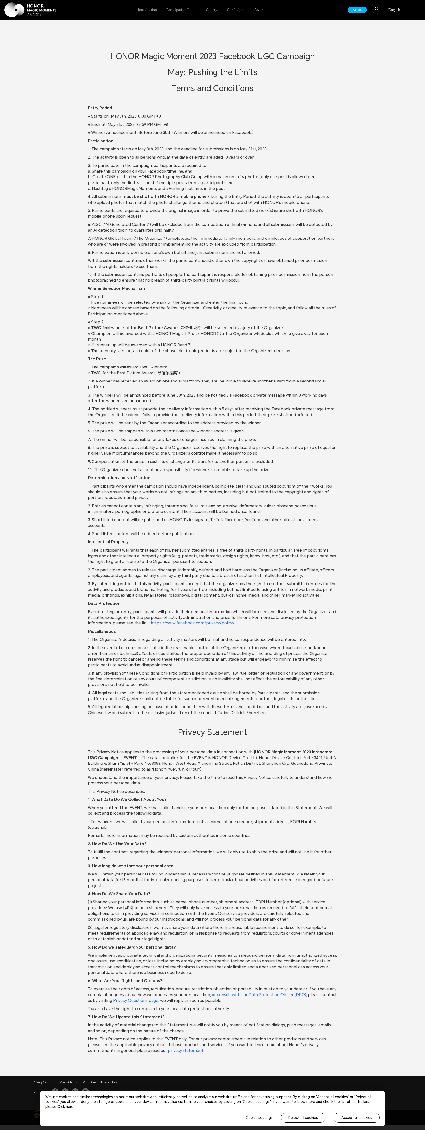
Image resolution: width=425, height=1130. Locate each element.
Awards (260, 10)
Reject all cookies (303, 1118)
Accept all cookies (356, 1118)
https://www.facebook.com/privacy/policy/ (193, 623)
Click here (65, 1107)
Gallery (211, 10)
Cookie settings (259, 1118)
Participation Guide (181, 10)
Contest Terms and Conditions (78, 1082)
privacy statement (185, 1050)
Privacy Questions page (135, 1000)
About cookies (109, 1082)
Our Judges (235, 10)
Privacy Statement (45, 1082)
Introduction (147, 10)
